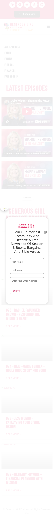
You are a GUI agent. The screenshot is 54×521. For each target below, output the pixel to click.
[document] (27, 260)
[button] (45, 232)
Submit (16, 290)
